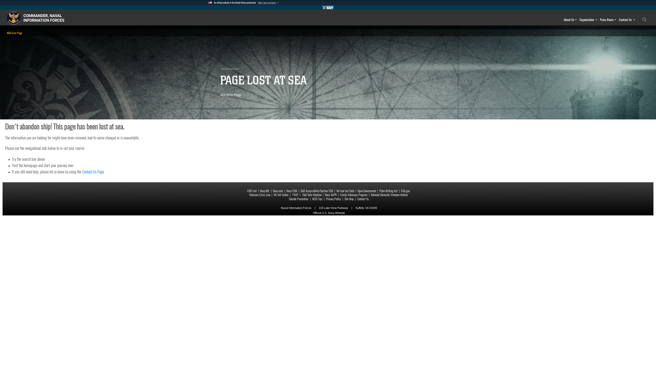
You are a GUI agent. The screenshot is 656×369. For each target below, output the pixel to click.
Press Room (607, 19)
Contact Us (625, 19)
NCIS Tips (317, 199)
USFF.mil (252, 191)
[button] (268, 2)
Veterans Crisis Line (259, 195)
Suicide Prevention (299, 199)
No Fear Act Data (345, 191)
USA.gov (405, 191)
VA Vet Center (281, 195)
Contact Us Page (93, 171)
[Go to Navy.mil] (328, 7)
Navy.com (278, 191)
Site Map (349, 199)
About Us (569, 19)
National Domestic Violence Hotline (389, 195)
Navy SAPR (331, 195)
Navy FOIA (291, 191)
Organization (587, 19)
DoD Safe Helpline (312, 195)
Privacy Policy (333, 199)
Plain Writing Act (388, 191)
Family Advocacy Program (353, 195)
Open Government (367, 191)
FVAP (295, 195)
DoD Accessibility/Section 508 (317, 191)
